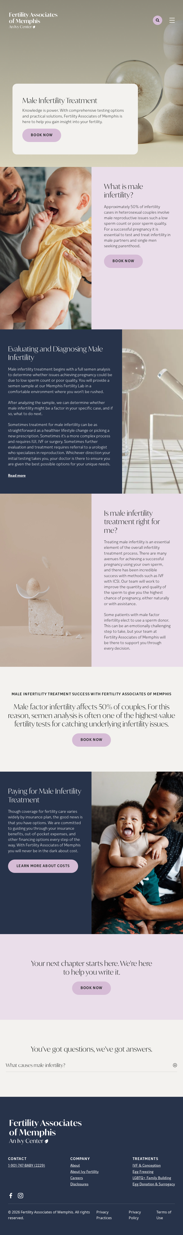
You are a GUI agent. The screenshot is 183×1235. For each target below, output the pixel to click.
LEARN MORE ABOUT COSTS (43, 866)
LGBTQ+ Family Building (152, 1178)
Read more (17, 476)
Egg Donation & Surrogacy (154, 1184)
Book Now (42, 135)
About (75, 1166)
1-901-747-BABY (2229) (26, 1166)
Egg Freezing (143, 1172)
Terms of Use (163, 1215)
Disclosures (79, 1184)
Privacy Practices (104, 1215)
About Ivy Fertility (84, 1172)
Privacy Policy (135, 1215)
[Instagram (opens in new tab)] (20, 1195)
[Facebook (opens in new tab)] (10, 1195)
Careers (76, 1178)
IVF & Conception (147, 1166)
